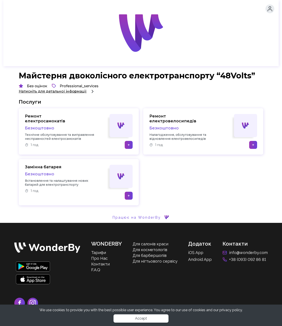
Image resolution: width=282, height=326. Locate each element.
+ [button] (129, 145)
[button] (269, 8)
